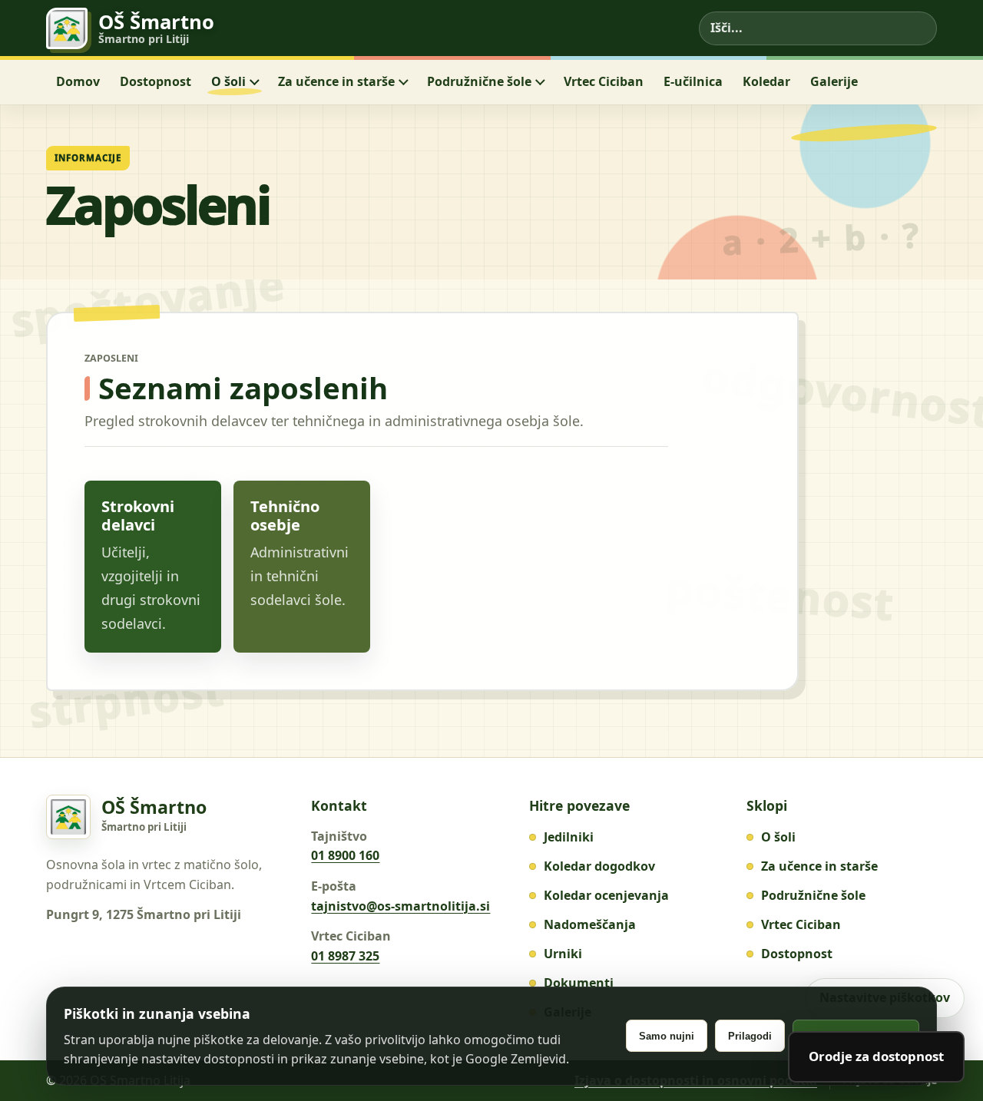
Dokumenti (579, 982)
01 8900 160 (345, 855)
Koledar (766, 81)
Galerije (834, 81)
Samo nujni (666, 1036)
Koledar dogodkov (599, 866)
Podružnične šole (479, 81)
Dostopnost (155, 81)
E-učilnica (693, 81)
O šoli (228, 81)
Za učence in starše (336, 81)
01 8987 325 (345, 955)
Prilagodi (750, 1036)
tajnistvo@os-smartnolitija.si (400, 906)
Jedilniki (569, 836)
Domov (78, 81)
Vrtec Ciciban (604, 81)
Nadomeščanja (590, 924)
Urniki (563, 953)
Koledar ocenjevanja (606, 895)
